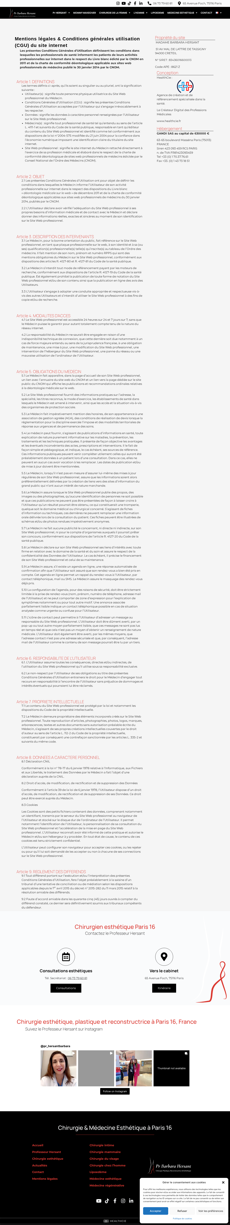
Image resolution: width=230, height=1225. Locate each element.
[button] (223, 1182)
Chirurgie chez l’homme (108, 1165)
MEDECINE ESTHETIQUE (180, 12)
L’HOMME (139, 12)
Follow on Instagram (115, 1091)
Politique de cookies (182, 1218)
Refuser (182, 1211)
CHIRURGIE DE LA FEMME (113, 12)
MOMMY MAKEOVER (84, 12)
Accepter (155, 1211)
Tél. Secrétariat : (66, 978)
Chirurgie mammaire (105, 1152)
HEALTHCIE (118, 1221)
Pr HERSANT (60, 12)
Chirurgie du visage (104, 1158)
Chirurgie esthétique (47, 1158)
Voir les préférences (210, 1211)
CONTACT (206, 12)
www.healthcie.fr (169, 121)
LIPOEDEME (157, 12)
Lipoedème (98, 1172)
